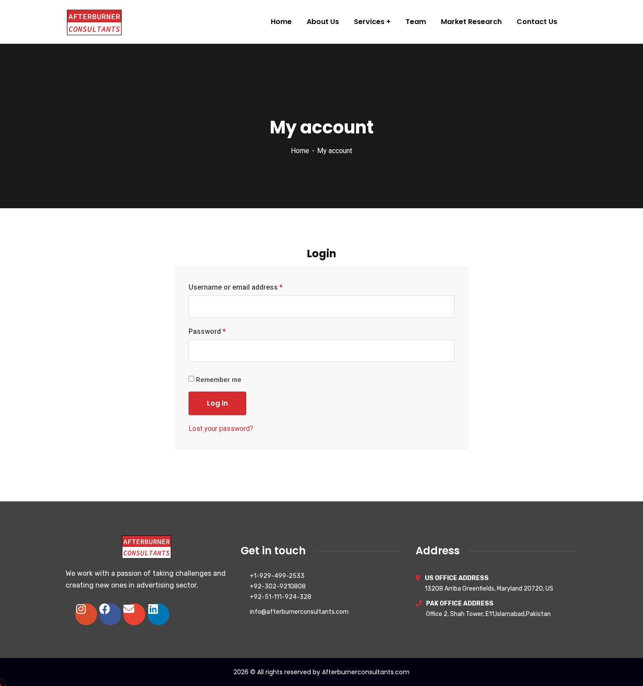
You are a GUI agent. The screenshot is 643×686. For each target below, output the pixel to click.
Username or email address (236, 287)
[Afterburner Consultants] (94, 22)
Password (207, 331)
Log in (217, 403)
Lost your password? (221, 428)
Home (300, 151)
